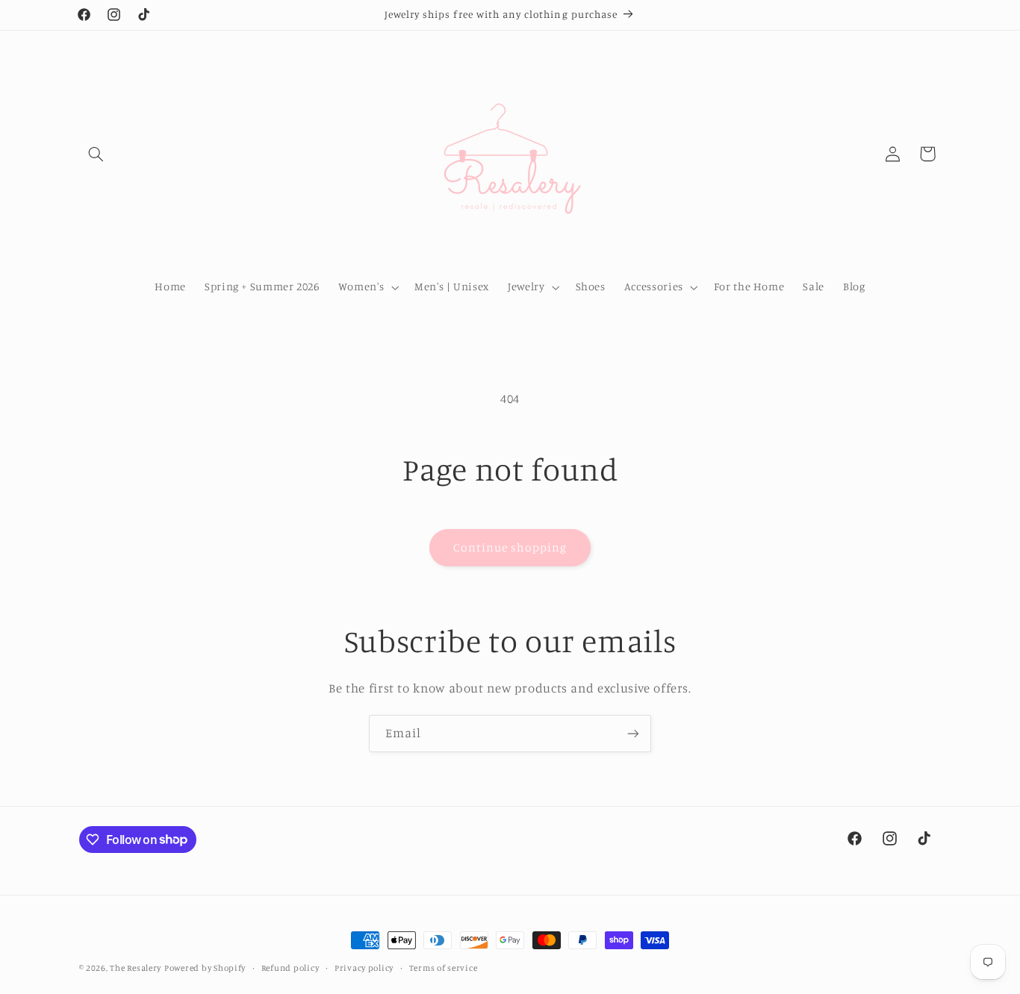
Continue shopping (510, 547)
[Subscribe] (633, 733)
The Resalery (135, 968)
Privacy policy (364, 968)
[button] (96, 154)
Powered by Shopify (205, 968)
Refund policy (290, 968)
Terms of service (443, 968)
